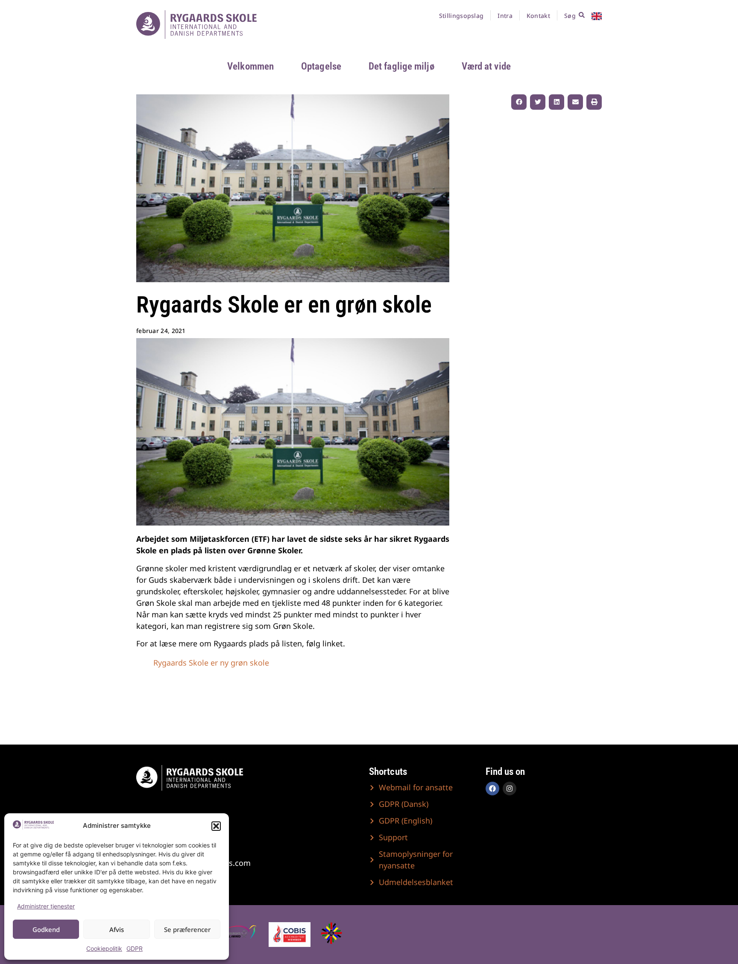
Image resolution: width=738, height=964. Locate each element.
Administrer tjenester (46, 906)
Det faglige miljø (401, 66)
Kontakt (538, 16)
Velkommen (250, 66)
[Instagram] (509, 788)
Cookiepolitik (104, 948)
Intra (505, 16)
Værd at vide (486, 66)
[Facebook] (492, 788)
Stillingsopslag (461, 16)
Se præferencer (187, 929)
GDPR (134, 948)
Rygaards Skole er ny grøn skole (211, 662)
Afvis (116, 929)
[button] (216, 826)
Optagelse (321, 66)
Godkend (46, 929)
